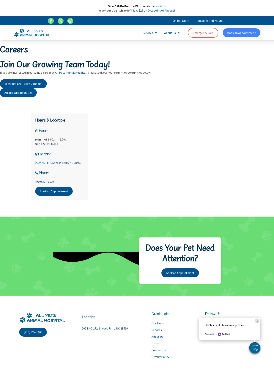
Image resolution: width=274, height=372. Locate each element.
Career (156, 343)
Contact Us (159, 350)
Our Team (158, 323)
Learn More (159, 6)
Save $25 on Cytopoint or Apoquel (154, 10)
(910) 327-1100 (44, 181)
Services (148, 33)
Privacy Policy (160, 357)
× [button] (257, 321)
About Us (170, 33)
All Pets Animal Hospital (70, 72)
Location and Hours (210, 20)
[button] (254, 347)
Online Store (181, 20)
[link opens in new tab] (51, 21)
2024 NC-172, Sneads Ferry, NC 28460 (58, 163)
